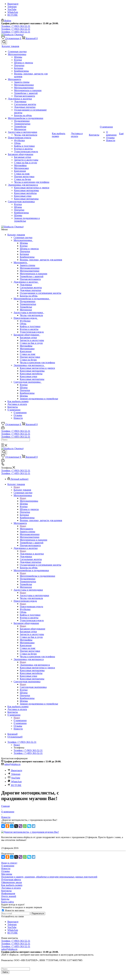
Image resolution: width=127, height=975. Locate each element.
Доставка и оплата (17, 404)
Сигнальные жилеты (31, 287)
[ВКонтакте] (3, 826)
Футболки (25, 320)
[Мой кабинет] (2, 428)
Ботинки (24, 254)
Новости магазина (14, 910)
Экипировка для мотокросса (29, 365)
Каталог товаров (16, 234)
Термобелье (26, 307)
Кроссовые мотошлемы (32, 371)
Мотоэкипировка (23, 240)
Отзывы (18, 415)
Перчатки (25, 251)
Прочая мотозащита (30, 279)
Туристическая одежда (32, 332)
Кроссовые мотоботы (31, 373)
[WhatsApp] (25, 826)
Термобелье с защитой (31, 276)
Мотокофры (26, 345)
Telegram (12, 6)
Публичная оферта (11, 879)
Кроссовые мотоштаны (32, 379)
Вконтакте (12, 3)
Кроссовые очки (28, 376)
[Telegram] (33, 826)
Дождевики (26, 284)
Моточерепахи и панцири (33, 273)
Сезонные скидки (23, 237)
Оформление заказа (11, 882)
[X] (16, 826)
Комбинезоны (27, 257)
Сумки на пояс (27, 354)
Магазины (6, 874)
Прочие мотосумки (30, 357)
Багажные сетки (28, 337)
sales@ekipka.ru (12, 764)
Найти (5, 972)
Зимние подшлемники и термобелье (39, 398)
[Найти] (2, 443)
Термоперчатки (28, 304)
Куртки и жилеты (29, 329)
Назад (17, 487)
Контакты (12, 407)
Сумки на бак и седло (31, 343)
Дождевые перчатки (30, 290)
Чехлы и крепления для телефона (37, 362)
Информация (8, 893)
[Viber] (20, 826)
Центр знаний (8, 896)
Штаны (24, 387)
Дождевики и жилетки (26, 282)
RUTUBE (12, 15)
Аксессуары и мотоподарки (29, 312)
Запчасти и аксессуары (32, 340)
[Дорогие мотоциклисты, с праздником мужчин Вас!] (30, 832)
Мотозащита (21, 262)
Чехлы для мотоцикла (31, 315)
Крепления (25, 351)
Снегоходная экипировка (28, 382)
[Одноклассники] (7, 826)
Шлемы (24, 243)
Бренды (5, 899)
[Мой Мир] (12, 826)
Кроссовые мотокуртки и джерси (37, 368)
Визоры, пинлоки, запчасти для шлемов (41, 259)
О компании (13, 409)
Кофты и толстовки (30, 326)
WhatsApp (12, 12)
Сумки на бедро (28, 359)
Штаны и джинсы (29, 248)
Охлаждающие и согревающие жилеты (40, 293)
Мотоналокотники (29, 270)
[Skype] (29, 826)
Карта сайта (7, 901)
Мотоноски (26, 309)
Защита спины (27, 265)
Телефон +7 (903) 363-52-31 (15, 26)
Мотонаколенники (29, 268)
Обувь (23, 323)
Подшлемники (27, 301)
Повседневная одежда (26, 318)
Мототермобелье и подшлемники (32, 298)
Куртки (24, 245)
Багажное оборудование (27, 334)
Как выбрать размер (17, 401)
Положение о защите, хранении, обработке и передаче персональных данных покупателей (49, 876)
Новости (18, 418)
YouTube (11, 9)
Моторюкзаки (27, 348)
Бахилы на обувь (28, 295)
